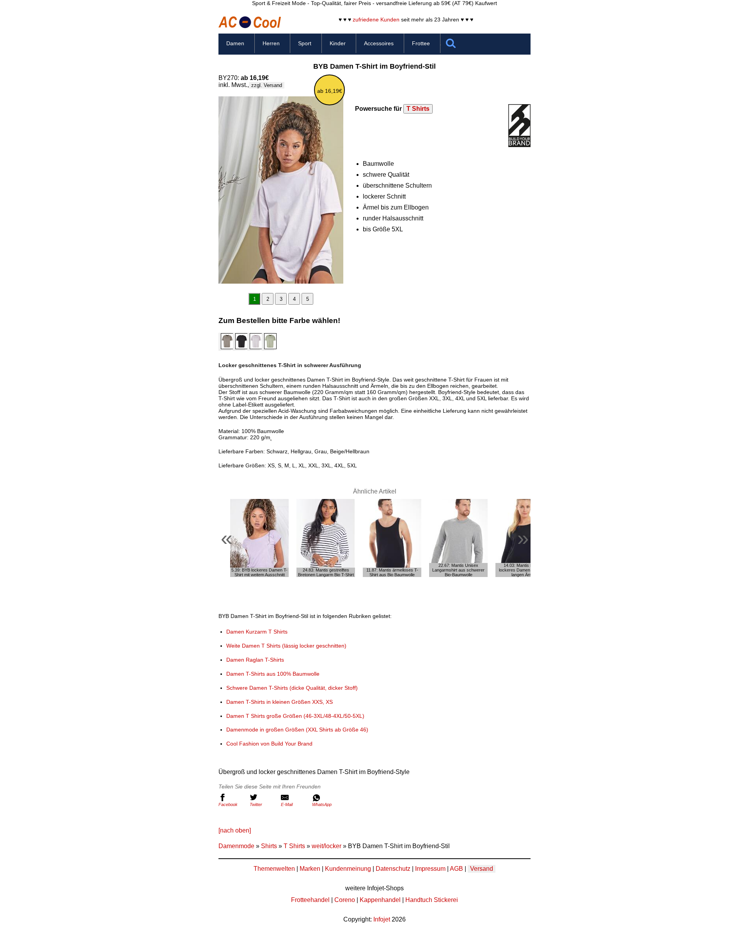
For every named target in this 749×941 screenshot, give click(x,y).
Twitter (256, 804)
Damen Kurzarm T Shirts (257, 632)
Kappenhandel (380, 900)
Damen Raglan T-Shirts (255, 660)
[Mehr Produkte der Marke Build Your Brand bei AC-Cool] (519, 145)
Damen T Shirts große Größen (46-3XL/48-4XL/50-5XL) (295, 716)
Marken (310, 868)
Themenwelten (274, 868)
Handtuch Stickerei (431, 900)
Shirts (269, 846)
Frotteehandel (310, 900)
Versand (481, 868)
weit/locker (326, 846)
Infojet (381, 919)
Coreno (344, 900)
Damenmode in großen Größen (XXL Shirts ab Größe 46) (297, 729)
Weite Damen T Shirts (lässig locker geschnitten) (286, 646)
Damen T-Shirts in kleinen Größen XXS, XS (279, 702)
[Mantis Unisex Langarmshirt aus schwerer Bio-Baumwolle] (458, 538)
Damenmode (236, 846)
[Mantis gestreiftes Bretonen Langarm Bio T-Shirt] (325, 538)
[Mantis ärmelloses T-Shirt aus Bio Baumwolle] (392, 538)
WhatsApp (322, 804)
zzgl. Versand (266, 85)
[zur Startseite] (249, 26)
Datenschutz (393, 868)
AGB (456, 868)
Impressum (430, 868)
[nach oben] (234, 830)
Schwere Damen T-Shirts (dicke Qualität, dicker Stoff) (292, 688)
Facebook (228, 804)
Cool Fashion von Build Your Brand (269, 743)
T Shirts (418, 108)
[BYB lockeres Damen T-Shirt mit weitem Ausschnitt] (259, 538)
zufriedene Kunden (376, 19)
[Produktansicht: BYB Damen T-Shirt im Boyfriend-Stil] (280, 190)
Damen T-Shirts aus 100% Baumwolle (272, 674)
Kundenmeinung (348, 868)
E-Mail (287, 804)
